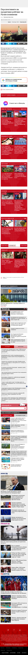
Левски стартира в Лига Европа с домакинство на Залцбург (19, 597)
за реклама (12, 652)
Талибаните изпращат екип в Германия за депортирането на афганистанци (18, 497)
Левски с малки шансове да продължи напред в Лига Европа (18, 619)
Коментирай (24, 245)
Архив (9, 22)
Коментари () (23, 22)
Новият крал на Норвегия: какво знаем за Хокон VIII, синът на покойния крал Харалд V (18, 324)
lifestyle (5, 309)
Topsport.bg (20, 647)
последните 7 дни (7, 415)
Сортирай (11, 245)
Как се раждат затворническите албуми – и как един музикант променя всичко (19, 547)
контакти (24, 652)
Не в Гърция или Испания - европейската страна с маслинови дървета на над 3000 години (18, 335)
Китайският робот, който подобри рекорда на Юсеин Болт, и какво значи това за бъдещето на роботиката (20, 149)
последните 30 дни (20, 415)
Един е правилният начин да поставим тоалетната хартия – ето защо (18, 341)
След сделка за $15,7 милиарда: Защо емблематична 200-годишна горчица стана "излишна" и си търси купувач (13, 399)
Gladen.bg (3, 650)
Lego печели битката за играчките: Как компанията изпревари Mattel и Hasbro (13, 373)
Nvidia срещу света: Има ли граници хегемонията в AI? (20, 229)
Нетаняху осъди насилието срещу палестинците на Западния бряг (11, 492)
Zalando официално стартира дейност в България (13, 304)
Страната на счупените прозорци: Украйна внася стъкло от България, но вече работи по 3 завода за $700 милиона (13, 362)
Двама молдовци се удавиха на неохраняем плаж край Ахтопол (18, 519)
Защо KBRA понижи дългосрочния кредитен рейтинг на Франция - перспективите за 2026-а (20, 122)
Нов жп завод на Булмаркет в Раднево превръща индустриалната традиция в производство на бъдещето (18, 446)
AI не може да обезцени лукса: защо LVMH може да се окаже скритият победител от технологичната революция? (7, 150)
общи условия (5, 652)
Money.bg (8, 647)
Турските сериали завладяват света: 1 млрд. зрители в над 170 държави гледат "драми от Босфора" (20, 263)
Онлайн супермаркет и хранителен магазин (16, 465)
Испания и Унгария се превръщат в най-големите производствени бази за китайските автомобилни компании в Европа (19, 439)
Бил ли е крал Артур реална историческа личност (13, 542)
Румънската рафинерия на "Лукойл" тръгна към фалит (17, 431)
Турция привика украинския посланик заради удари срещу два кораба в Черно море (18, 504)
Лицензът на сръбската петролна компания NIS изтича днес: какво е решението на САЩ (12, 393)
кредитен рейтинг (10, 89)
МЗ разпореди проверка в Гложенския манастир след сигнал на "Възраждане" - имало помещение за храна (20, 205)
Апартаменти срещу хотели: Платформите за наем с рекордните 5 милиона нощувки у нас (13, 389)
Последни (7, 346)
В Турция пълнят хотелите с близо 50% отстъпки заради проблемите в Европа (17, 459)
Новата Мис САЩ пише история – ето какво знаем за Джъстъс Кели (18, 569)
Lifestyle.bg (14, 647)
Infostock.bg (9, 650)
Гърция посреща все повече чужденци (17, 329)
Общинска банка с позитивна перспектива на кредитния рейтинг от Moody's (7, 121)
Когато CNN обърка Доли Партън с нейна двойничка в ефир (19, 561)
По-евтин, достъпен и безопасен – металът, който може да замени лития (13, 368)
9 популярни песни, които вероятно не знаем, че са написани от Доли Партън (17, 313)
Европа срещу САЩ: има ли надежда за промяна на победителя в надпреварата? (7, 230)
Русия (4, 89)
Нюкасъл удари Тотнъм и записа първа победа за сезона (19, 612)
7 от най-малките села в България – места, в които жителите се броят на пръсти (7, 176)
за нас (18, 652)
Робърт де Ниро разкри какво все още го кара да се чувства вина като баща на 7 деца (18, 555)
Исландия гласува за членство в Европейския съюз (18, 511)
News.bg (2, 647)
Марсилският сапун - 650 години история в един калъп (7, 262)
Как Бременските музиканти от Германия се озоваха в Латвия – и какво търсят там (19, 318)
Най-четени (20, 346)
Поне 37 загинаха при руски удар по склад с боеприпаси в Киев (7, 203)
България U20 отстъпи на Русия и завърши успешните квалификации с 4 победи (19, 605)
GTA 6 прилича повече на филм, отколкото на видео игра (20, 175)
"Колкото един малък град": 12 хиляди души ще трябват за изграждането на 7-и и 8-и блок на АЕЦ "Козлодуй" (13, 383)
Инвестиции (3, 306)
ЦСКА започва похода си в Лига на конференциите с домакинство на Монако (13, 592)
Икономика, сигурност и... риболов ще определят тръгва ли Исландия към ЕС (13, 378)
